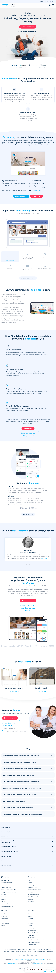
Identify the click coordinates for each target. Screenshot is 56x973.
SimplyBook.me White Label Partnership (38, 940)
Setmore (3, 899)
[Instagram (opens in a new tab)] (36, 955)
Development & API (32, 887)
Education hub (31, 901)
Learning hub (31, 904)
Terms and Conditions (10, 949)
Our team (30, 918)
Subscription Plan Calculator (35, 896)
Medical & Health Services (8, 846)
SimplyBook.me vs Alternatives (8, 892)
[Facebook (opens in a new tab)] (20, 955)
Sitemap (3, 925)
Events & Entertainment (8, 861)
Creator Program (32, 944)
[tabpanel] (28, 549)
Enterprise (30, 882)
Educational (4, 837)
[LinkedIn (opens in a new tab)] (28, 955)
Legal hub (30, 899)
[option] (28, 233)
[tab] (10, 257)
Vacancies (30, 923)
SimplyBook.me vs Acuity (7, 906)
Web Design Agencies (33, 932)
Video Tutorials (5, 923)
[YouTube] (32, 955)
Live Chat (3, 914)
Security (30, 951)
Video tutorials (36, 190)
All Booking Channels (27, 278)
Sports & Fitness (6, 856)
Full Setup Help (31, 892)
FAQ (2, 921)
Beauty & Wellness (6, 832)
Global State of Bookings (34, 942)
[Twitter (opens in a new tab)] (24, 955)
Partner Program (32, 937)
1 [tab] (26, 564)
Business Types (32, 885)
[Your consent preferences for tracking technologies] (53, 970)
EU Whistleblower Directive (37, 965)
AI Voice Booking (5, 904)
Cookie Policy (6, 951)
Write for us (31, 928)
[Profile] (49, 5)
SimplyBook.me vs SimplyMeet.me (9, 889)
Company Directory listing (34, 889)
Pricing (29, 880)
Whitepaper (31, 935)
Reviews (30, 914)
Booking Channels (5, 885)
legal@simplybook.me (37, 963)
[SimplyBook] (8, 5)
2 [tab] (29, 564)
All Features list (5, 880)
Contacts (30, 921)
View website (13, 691)
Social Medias (4, 896)
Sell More (3, 901)
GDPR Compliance (22, 949)
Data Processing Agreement (44, 949)
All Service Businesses (33, 894)
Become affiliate (32, 930)
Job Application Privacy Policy (18, 951)
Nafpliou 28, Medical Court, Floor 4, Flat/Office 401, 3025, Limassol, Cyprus (30, 959)
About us (30, 916)
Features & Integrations (7, 882)
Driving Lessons (6, 866)
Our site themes (27, 260)
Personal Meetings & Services (9, 851)
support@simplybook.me (13, 963)
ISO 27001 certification (39, 951)
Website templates (6, 887)
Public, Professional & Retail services (7, 841)
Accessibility (50, 951)
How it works (4, 918)
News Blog (30, 925)
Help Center (4, 916)
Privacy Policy (32, 949)
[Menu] (53, 5)
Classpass (3, 894)
